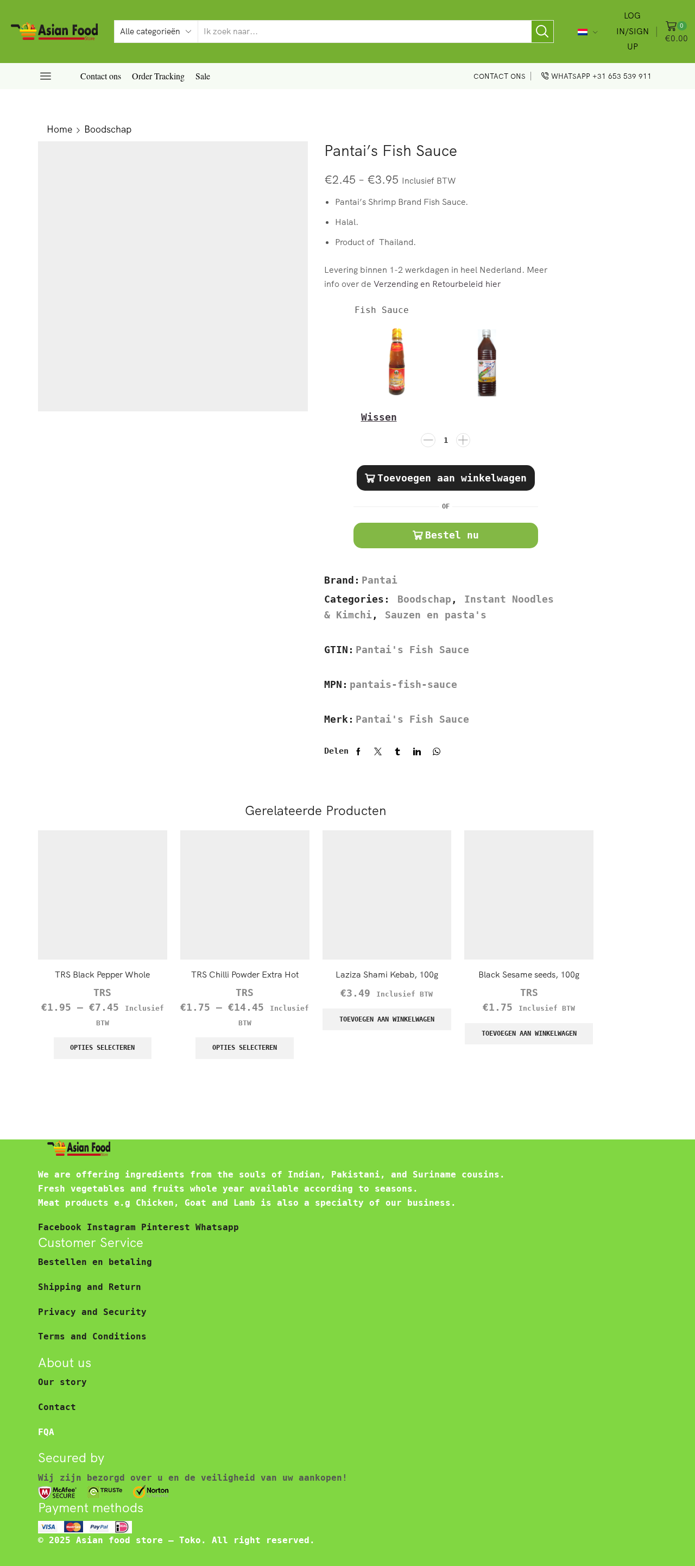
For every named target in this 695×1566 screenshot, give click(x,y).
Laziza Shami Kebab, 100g (387, 974)
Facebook (62, 1227)
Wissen (379, 417)
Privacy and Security (92, 1312)
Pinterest (168, 1227)
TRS (102, 992)
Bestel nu (452, 535)
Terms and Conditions (92, 1336)
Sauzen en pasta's (435, 615)
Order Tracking (158, 76)
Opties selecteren (102, 1047)
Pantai (379, 580)
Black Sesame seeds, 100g (528, 974)
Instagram (114, 1227)
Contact (57, 1407)
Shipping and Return (89, 1287)
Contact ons (100, 76)
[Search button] (542, 31)
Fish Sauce (382, 310)
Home (59, 129)
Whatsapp (217, 1227)
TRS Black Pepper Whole (102, 974)
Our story (62, 1382)
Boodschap (107, 129)
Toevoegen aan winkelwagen (452, 478)
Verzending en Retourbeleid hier (437, 283)
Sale (202, 76)
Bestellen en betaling (95, 1262)
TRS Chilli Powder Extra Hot (245, 974)
